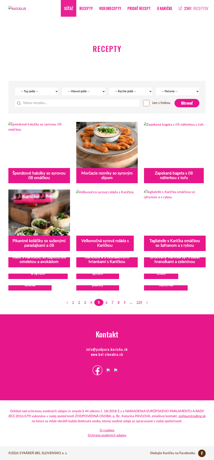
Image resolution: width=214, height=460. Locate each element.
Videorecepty (110, 8)
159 (139, 302)
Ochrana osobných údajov (107, 435)
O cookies (107, 430)
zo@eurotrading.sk (192, 416)
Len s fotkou (161, 103)
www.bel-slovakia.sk (107, 354)
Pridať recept (139, 8)
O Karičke (164, 8)
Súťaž (68, 8)
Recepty (86, 8)
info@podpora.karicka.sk (107, 349)
